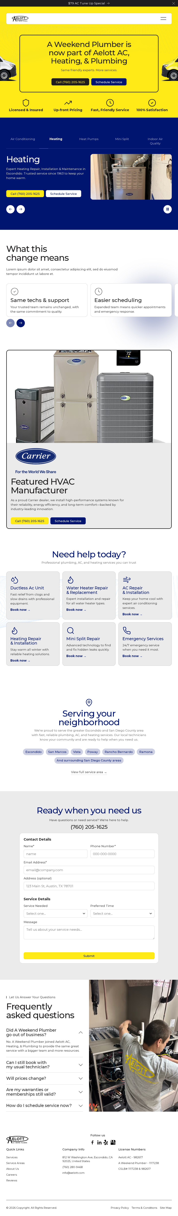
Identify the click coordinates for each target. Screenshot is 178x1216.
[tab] (22, 141)
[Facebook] (92, 1142)
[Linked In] (99, 1142)
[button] (173, 3)
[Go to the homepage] (17, 1139)
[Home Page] (20, 18)
